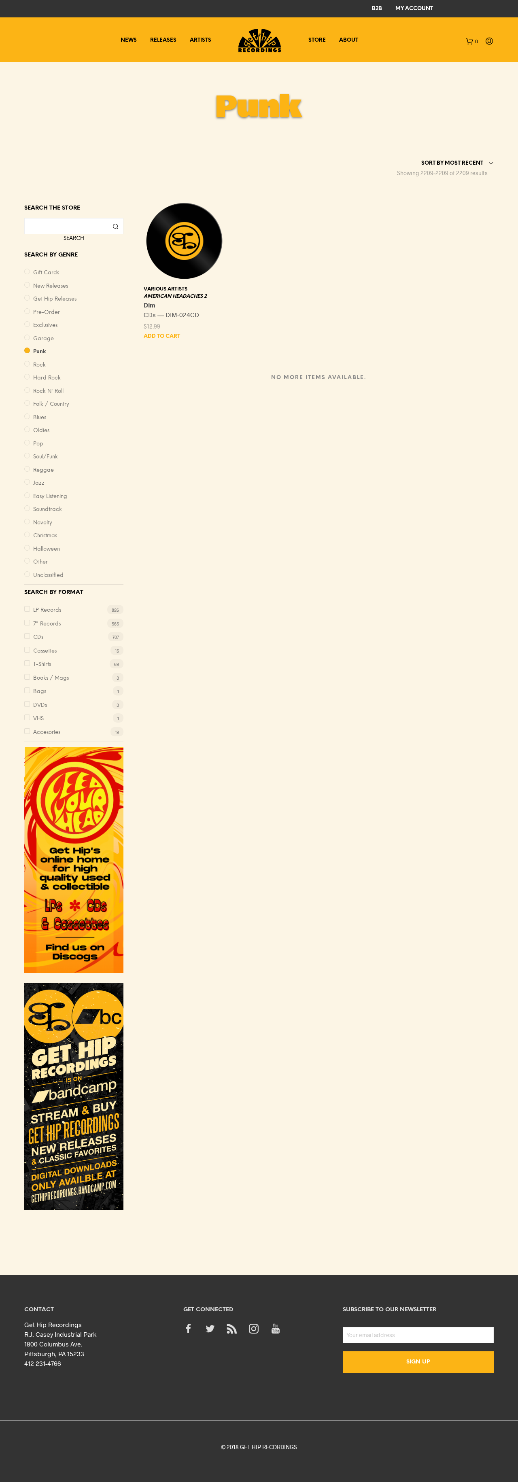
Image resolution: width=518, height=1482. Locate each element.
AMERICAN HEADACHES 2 (175, 296)
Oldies (41, 430)
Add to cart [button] (162, 336)
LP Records (47, 610)
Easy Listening (50, 496)
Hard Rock (47, 378)
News (129, 40)
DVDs (40, 705)
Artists (200, 40)
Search (74, 238)
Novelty (42, 523)
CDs (38, 637)
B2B (377, 8)
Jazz (39, 483)
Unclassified (48, 575)
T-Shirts (42, 664)
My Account (414, 8)
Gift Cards (46, 273)
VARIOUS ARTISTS (165, 289)
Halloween (46, 549)
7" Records (47, 624)
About (348, 40)
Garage (43, 338)
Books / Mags (51, 678)
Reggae (43, 470)
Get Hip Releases (54, 299)
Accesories (46, 732)
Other (40, 562)
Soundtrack (47, 509)
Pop (38, 444)
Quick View (189, 273)
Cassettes (45, 651)
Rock (39, 365)
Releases (163, 40)
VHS (38, 718)
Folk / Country (51, 404)
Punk (39, 351)
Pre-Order (46, 312)
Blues (39, 417)
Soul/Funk (45, 457)
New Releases (50, 286)
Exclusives (45, 325)
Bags (39, 691)
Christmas (45, 536)
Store (317, 40)
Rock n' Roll (48, 391)
